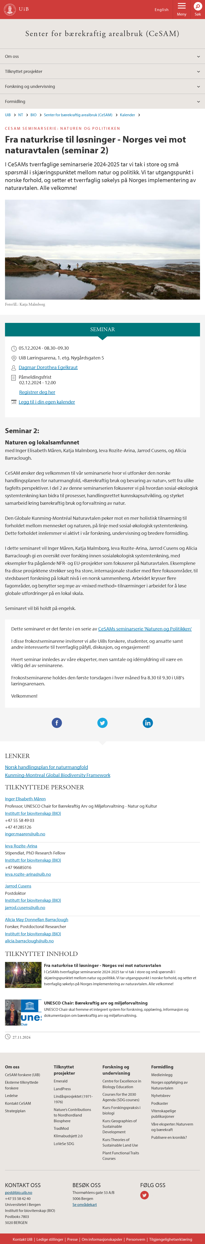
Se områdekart (84, 1204)
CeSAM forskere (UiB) (22, 1074)
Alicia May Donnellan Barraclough (36, 919)
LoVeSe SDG (64, 1143)
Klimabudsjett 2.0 (68, 1135)
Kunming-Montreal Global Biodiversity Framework (57, 775)
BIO (33, 114)
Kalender (127, 114)
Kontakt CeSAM (18, 1103)
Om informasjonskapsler (102, 1239)
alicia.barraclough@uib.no (29, 941)
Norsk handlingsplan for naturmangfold (46, 767)
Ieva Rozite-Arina (21, 846)
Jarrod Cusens (18, 886)
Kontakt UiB (22, 1239)
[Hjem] (10, 10)
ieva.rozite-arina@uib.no (28, 874)
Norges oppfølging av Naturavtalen (169, 1085)
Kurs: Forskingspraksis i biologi (121, 1110)
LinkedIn (148, 723)
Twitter (102, 723)
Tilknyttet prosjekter (23, 71)
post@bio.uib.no (18, 1192)
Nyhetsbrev (160, 1095)
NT (20, 114)
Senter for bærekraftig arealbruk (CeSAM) (102, 34)
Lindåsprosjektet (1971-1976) (73, 1099)
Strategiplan (15, 1110)
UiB (8, 114)
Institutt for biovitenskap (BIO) (33, 813)
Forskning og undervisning (30, 86)
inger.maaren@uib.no (25, 834)
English (162, 9)
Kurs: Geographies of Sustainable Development (119, 1126)
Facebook (57, 723)
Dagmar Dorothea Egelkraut (48, 367)
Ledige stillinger (49, 1239)
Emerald (61, 1080)
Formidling (15, 101)
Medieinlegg (161, 1074)
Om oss (12, 56)
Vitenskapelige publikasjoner (163, 1113)
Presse (72, 1239)
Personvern (135, 1239)
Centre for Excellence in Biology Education (121, 1083)
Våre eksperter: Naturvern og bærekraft (172, 1127)
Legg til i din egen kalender (47, 402)
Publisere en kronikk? (169, 1137)
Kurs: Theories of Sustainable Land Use (120, 1142)
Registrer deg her (37, 392)
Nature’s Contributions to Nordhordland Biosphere (72, 1115)
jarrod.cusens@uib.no (25, 907)
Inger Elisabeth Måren (25, 799)
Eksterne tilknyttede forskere (21, 1085)
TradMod (61, 1128)
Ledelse (11, 1095)
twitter (146, 1196)
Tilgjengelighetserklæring (170, 1239)
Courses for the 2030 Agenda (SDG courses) (121, 1097)
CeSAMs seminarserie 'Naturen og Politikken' (145, 629)
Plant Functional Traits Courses (120, 1155)
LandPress (62, 1088)
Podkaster (159, 1103)
